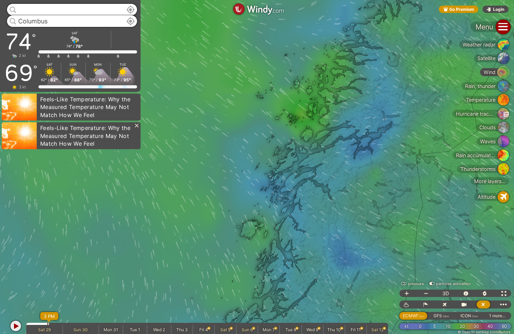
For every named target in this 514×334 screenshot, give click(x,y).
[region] (257, 167)
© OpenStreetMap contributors (484, 332)
